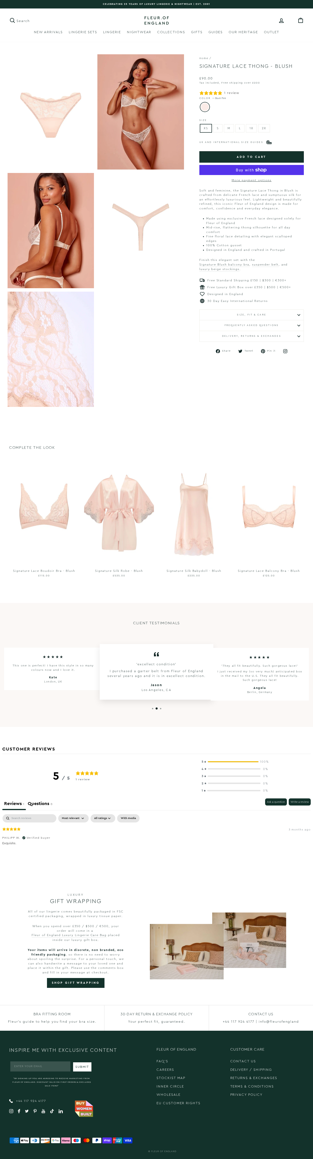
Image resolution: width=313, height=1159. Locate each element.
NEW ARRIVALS (48, 32)
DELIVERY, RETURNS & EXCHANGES (251, 336)
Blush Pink (204, 107)
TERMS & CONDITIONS (252, 1086)
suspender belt (265, 264)
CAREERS (165, 1069)
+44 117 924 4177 (30, 1101)
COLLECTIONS (171, 32)
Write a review (300, 801)
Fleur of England (163, 1151)
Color (212, 98)
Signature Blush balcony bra (224, 264)
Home (203, 58)
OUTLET (271, 32)
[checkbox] (128, 818)
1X (251, 128)
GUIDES (216, 32)
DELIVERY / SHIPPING (251, 1069)
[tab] (40, 804)
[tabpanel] (156, 843)
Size (203, 120)
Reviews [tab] (14, 803)
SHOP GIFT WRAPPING (75, 983)
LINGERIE (112, 32)
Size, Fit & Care (251, 315)
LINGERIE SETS (83, 32)
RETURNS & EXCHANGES (253, 1078)
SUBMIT (82, 1067)
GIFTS (197, 32)
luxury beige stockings (219, 269)
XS (206, 128)
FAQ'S (162, 1061)
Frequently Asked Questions (252, 325)
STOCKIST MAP (170, 1078)
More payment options (252, 180)
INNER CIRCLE (170, 1086)
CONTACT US (243, 1061)
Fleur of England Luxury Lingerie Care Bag (69, 935)
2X (264, 128)
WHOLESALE (168, 1094)
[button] (235, 761)
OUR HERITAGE (243, 32)
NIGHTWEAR (139, 32)
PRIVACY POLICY (246, 1094)
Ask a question (276, 801)
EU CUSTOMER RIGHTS (178, 1103)
